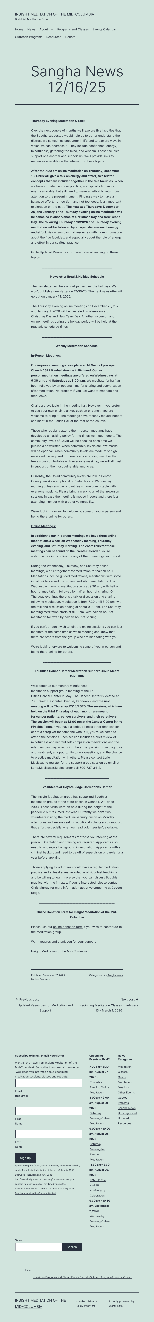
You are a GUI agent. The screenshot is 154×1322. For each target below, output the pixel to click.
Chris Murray (40, 887)
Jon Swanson (42, 979)
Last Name (19, 1144)
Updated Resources (54, 252)
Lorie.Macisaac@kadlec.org (50, 768)
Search (19, 1240)
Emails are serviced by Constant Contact (35, 1193)
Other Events (126, 1092)
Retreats (123, 1102)
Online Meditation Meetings (125, 1082)
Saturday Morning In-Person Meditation (97, 1151)
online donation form (68, 927)
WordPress (116, 1305)
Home (19, 29)
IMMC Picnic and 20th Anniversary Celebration (98, 1187)
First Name (19, 1121)
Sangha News (115, 975)
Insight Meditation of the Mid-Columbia (54, 14)
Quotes (122, 1097)
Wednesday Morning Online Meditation (99, 1221)
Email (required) (21, 1096)
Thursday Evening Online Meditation (99, 1087)
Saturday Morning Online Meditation (99, 1118)
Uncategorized (127, 1113)
